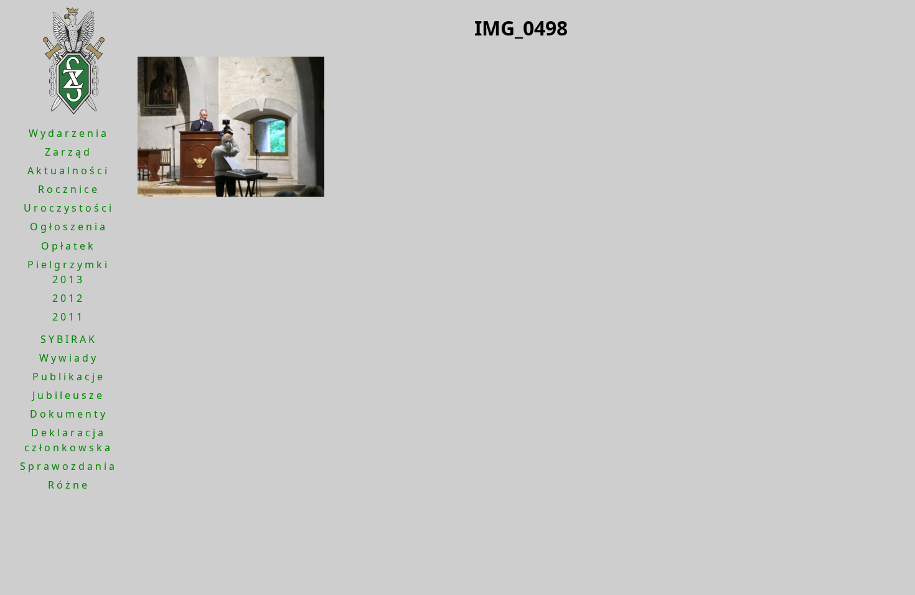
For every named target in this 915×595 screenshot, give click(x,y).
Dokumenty (69, 414)
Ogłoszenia (69, 226)
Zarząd (68, 152)
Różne (69, 485)
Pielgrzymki (68, 264)
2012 (68, 298)
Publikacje (68, 376)
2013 (68, 279)
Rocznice (69, 189)
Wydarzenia (69, 133)
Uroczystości (69, 208)
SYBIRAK (68, 339)
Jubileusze (68, 395)
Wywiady (68, 358)
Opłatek (68, 246)
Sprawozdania (68, 466)
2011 (68, 317)
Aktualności (68, 170)
